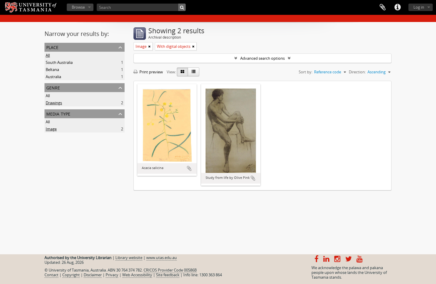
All (48, 55)
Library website (128, 257)
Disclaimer (93, 274)
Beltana (52, 69)
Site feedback (167, 274)
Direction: (357, 72)
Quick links (397, 7)
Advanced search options (262, 58)
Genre (53, 87)
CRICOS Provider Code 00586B (170, 270)
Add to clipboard (189, 168)
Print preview (151, 72)
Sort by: (305, 72)
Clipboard (382, 7)
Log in (418, 7)
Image (51, 129)
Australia (53, 76)
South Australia (59, 62)
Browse (78, 7)
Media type (58, 113)
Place (52, 47)
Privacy (112, 274)
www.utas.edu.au (161, 257)
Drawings (54, 102)
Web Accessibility (137, 274)
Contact (51, 274)
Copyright (71, 274)
